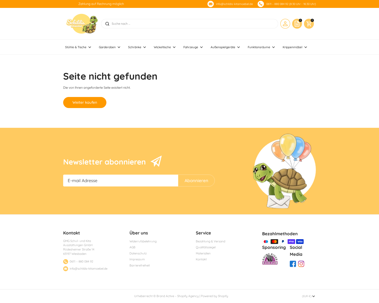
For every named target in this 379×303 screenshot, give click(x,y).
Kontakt (201, 259)
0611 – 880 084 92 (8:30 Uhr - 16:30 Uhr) (291, 4)
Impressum (137, 259)
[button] (309, 24)
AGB (132, 247)
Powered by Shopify (214, 296)
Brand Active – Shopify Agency (178, 296)
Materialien (203, 253)
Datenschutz (138, 253)
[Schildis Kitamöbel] (82, 24)
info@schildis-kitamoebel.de (234, 4)
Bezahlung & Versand (210, 241)
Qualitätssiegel (206, 247)
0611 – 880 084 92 (81, 261)
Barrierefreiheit (139, 265)
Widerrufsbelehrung (143, 241)
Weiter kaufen (84, 102)
